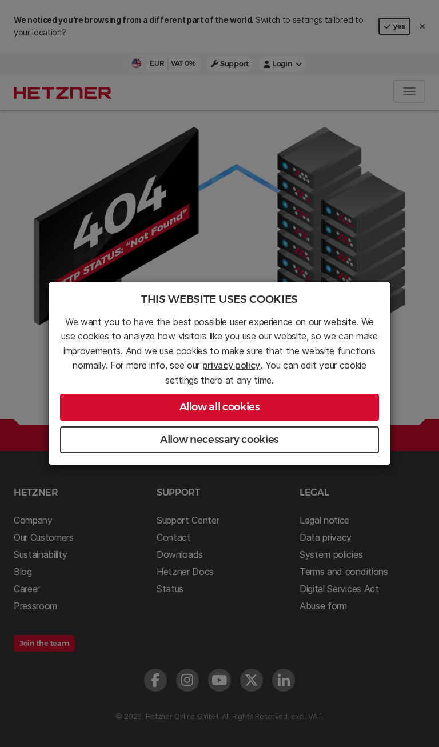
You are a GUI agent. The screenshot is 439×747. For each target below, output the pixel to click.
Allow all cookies (219, 407)
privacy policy (231, 365)
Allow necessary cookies (219, 439)
